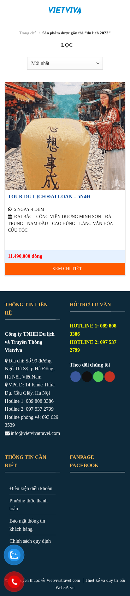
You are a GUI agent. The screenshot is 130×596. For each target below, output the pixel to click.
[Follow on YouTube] (109, 376)
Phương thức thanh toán (28, 505)
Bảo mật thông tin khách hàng (27, 525)
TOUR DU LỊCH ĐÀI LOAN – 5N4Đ (49, 196)
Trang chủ (28, 33)
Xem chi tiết (67, 268)
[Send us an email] (87, 376)
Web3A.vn (65, 587)
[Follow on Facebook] (75, 376)
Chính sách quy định (30, 541)
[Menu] (8, 11)
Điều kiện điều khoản (30, 488)
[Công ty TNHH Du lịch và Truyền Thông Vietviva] (65, 11)
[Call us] (98, 376)
